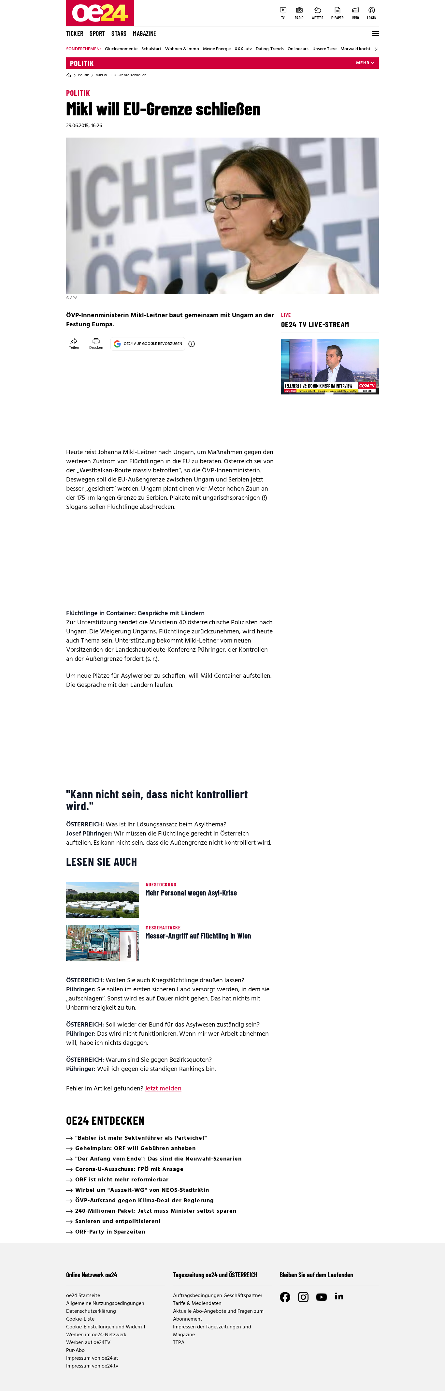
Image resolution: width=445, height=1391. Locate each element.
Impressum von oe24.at (92, 1358)
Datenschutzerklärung (91, 1311)
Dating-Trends (270, 49)
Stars (118, 33)
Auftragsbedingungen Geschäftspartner (217, 1296)
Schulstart (151, 49)
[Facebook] (285, 1297)
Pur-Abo (75, 1350)
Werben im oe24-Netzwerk (96, 1335)
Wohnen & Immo (182, 49)
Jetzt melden (163, 1088)
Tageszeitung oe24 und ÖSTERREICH (215, 1275)
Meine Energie (217, 49)
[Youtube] (321, 1297)
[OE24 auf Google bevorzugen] (191, 344)
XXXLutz (243, 49)
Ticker (74, 33)
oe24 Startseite (83, 1296)
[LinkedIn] (340, 1297)
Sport (97, 33)
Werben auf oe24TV (88, 1343)
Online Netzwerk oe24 (91, 1275)
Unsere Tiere (324, 49)
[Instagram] (303, 1297)
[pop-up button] (358, 384)
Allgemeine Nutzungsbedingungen (105, 1303)
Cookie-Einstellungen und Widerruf (105, 1327)
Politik (82, 63)
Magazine (144, 33)
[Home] (68, 75)
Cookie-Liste (80, 1319)
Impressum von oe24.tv (92, 1366)
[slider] (313, 384)
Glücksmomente (121, 49)
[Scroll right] (375, 49)
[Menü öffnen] (374, 33)
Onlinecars (298, 49)
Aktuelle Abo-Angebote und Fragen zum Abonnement (218, 1315)
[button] (291, 384)
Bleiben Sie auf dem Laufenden (316, 1275)
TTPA (178, 1343)
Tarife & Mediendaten (197, 1303)
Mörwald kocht (355, 49)
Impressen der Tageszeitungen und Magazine (212, 1331)
